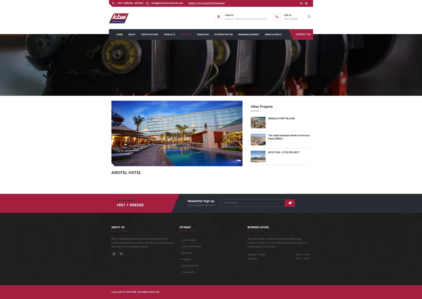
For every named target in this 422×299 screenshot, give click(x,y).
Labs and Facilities (191, 247)
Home (119, 34)
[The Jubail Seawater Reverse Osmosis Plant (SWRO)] (259, 140)
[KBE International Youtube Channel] (306, 3)
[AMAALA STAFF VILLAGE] (259, 123)
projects (186, 34)
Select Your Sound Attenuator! (207, 3)
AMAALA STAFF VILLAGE (281, 118)
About (132, 34)
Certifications (149, 34)
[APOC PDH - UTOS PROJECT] (259, 156)
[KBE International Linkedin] (301, 3)
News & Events (273, 34)
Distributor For (223, 34)
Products (169, 34)
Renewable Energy (248, 34)
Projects (186, 259)
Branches (203, 34)
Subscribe (290, 203)
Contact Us (303, 34)
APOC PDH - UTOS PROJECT (284, 152)
